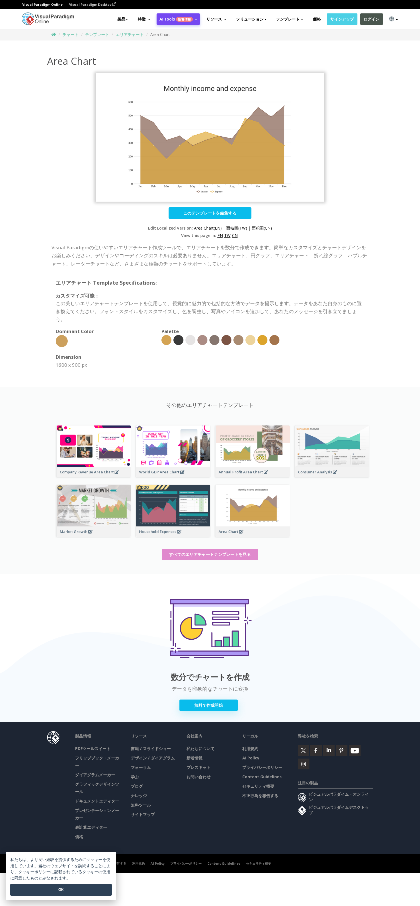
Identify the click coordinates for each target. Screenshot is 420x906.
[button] (143, 19)
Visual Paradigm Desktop (90, 4)
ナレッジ (139, 795)
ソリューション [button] (249, 19)
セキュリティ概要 (258, 786)
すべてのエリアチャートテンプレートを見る (210, 554)
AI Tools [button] (175, 19)
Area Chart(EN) (208, 228)
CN (235, 235)
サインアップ (342, 19)
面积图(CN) (262, 228)
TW (227, 235)
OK (61, 889)
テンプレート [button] (288, 19)
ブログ (137, 786)
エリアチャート (130, 34)
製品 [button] (121, 19)
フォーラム (141, 767)
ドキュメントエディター (97, 801)
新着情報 (195, 758)
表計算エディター (91, 827)
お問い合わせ (199, 776)
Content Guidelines (262, 776)
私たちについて (201, 748)
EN (220, 235)
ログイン (371, 19)
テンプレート (97, 34)
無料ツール (141, 805)
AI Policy (250, 758)
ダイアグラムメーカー (95, 774)
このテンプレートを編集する (210, 213)
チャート (71, 34)
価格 (317, 19)
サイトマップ (143, 814)
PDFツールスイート (93, 748)
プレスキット (199, 767)
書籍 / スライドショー (151, 748)
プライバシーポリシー (262, 767)
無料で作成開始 (208, 705)
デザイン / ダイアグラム (153, 758)
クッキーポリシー (34, 871)
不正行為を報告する (260, 795)
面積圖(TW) (236, 228)
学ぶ (135, 776)
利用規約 (250, 748)
